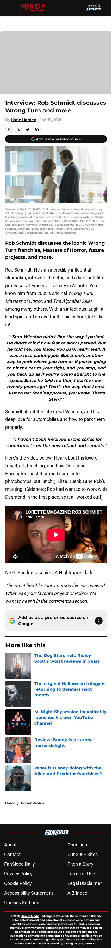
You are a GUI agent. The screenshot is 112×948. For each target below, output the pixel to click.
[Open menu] (8, 8)
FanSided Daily (19, 864)
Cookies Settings (21, 902)
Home (10, 803)
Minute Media (30, 916)
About (10, 844)
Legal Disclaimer (84, 883)
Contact (12, 854)
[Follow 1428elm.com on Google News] (99, 621)
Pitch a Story (80, 864)
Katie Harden (23, 119)
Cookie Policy (18, 883)
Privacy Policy (18, 873)
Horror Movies (32, 803)
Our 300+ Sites (82, 854)
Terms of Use (81, 873)
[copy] (37, 129)
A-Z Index (77, 893)
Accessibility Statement (28, 893)
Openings (77, 844)
